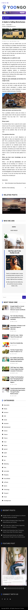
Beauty (5, 408)
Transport (6, 493)
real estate (6, 471)
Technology (6, 489)
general (5, 449)
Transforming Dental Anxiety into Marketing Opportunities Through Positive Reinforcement (14, 536)
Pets (5, 467)
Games (5, 445)
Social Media (7, 478)
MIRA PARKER (14, 41)
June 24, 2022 (7, 210)
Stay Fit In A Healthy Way (16, 343)
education (6, 423)
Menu (6, 18)
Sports (5, 486)
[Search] (24, 297)
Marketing (6, 464)
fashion (5, 430)
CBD (5, 416)
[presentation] (21, 200)
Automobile (5, 180)
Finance (6, 434)
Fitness (5, 438)
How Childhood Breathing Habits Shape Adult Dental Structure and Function (17, 359)
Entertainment (7, 427)
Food (5, 441)
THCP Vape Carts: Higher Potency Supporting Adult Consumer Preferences (16, 369)
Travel (5, 497)
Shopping (6, 474)
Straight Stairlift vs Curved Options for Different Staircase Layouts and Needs (17, 308)
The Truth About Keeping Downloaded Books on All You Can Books (17, 317)
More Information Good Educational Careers (15, 183)
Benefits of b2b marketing (8, 187)
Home (5, 456)
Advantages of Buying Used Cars (12, 208)
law (5, 460)
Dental (5, 419)
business (6, 412)
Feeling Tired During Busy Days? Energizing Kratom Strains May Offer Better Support (13, 531)
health (5, 452)
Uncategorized (7, 500)
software (6, 482)
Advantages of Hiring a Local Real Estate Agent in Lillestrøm (17, 327)
